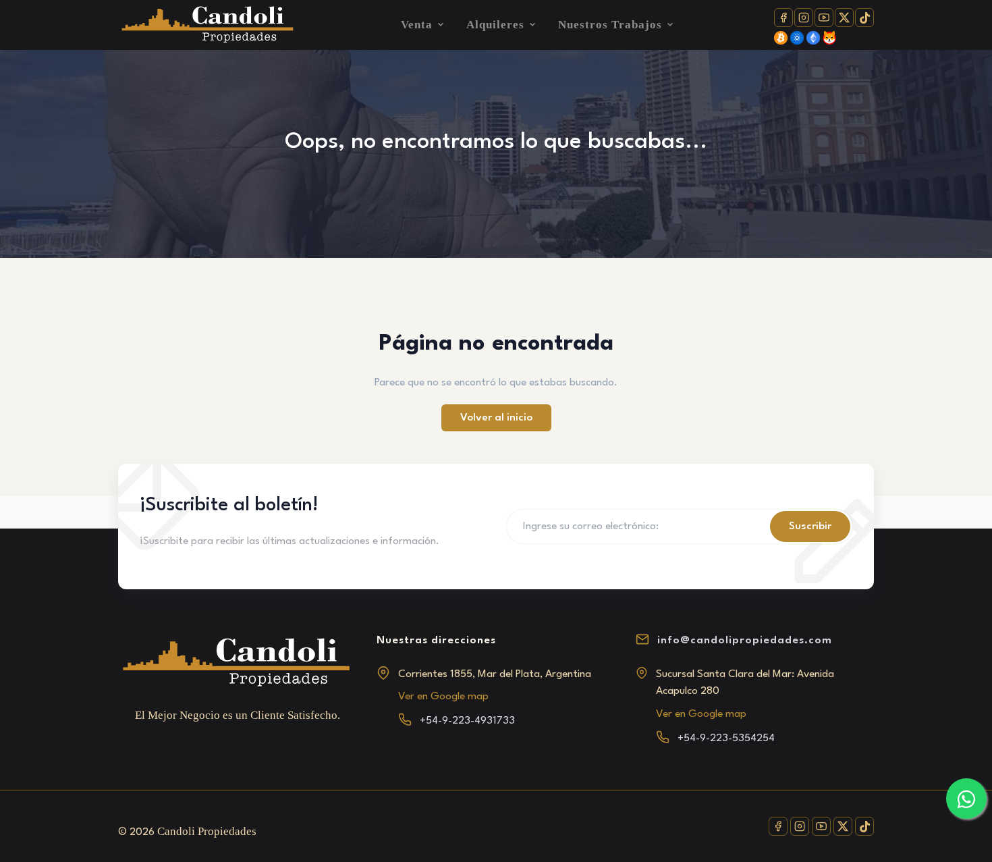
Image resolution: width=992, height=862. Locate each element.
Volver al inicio (496, 417)
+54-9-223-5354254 (726, 738)
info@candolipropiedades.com (744, 640)
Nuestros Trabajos (610, 24)
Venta (417, 24)
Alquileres (495, 24)
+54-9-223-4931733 (467, 721)
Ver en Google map (443, 696)
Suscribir (810, 526)
